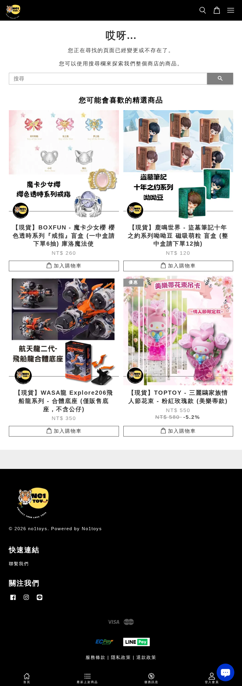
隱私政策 (121, 657)
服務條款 (96, 657)
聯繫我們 (19, 563)
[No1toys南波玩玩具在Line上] (39, 599)
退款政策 (146, 657)
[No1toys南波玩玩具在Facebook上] (13, 599)
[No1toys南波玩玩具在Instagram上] (26, 599)
